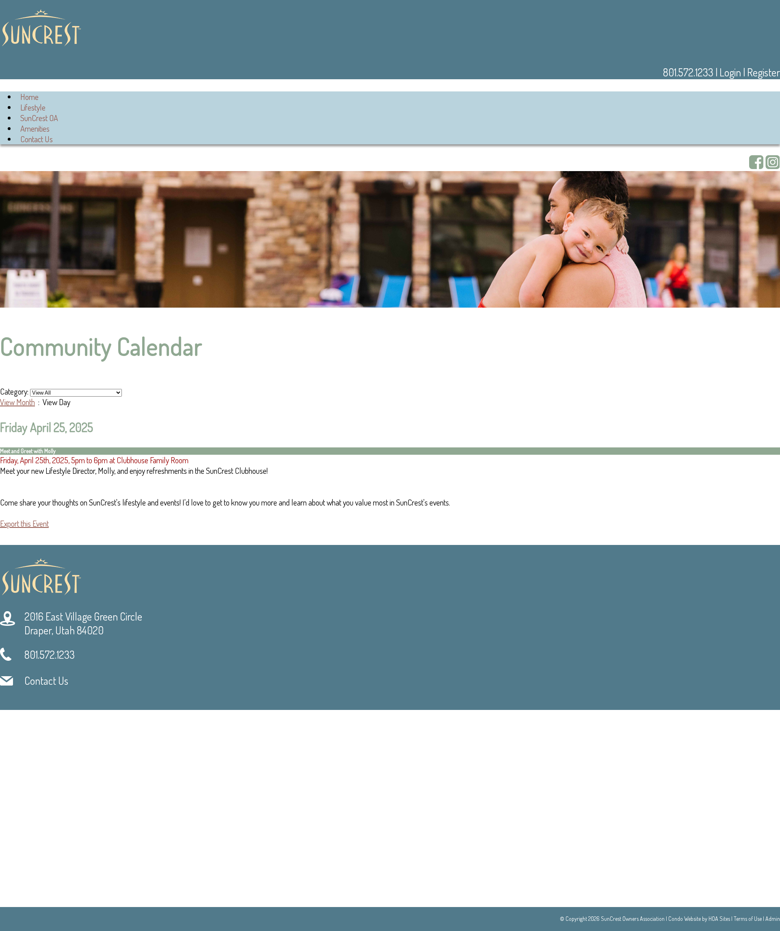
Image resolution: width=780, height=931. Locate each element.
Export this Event (24, 523)
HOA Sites (719, 918)
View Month (17, 402)
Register (763, 72)
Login (730, 72)
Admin (772, 918)
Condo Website (684, 918)
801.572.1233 (689, 72)
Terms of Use (748, 918)
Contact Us (36, 139)
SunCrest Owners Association (633, 918)
